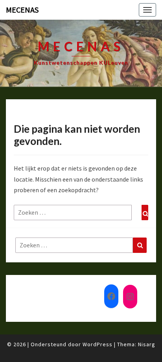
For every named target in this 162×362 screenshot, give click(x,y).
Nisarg (146, 344)
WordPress (97, 344)
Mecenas (22, 10)
